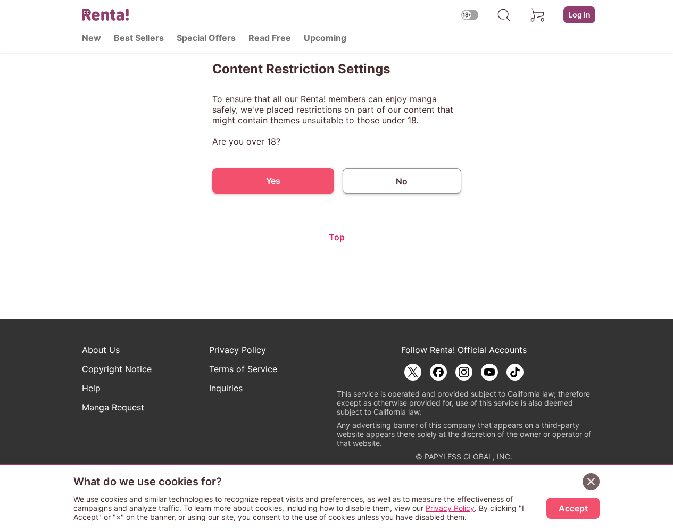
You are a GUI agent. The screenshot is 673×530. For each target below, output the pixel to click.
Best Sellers (139, 37)
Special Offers (206, 37)
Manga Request (113, 407)
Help (91, 388)
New (91, 37)
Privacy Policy (237, 349)
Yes (273, 180)
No (402, 181)
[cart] (537, 14)
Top (337, 237)
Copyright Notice (117, 369)
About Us (101, 349)
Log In (579, 14)
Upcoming (325, 37)
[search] (503, 14)
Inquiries (226, 388)
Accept (573, 508)
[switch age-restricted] (469, 15)
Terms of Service (243, 369)
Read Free (269, 37)
